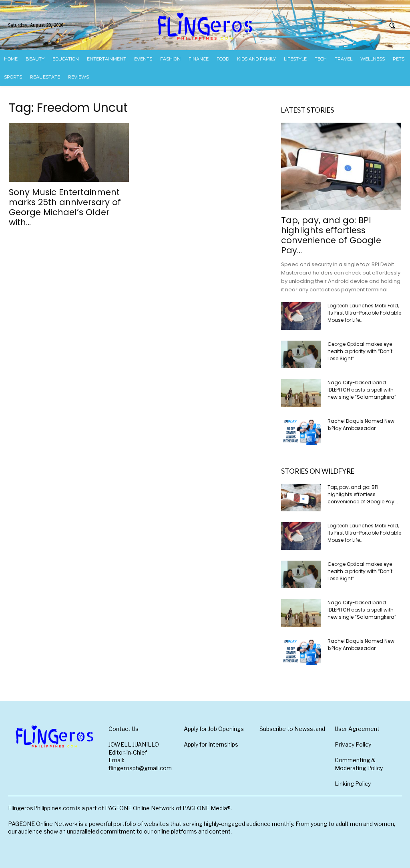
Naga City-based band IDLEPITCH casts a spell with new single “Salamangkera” (362, 389)
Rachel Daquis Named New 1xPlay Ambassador (361, 425)
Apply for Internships (211, 744)
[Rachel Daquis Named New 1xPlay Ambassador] (301, 431)
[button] (392, 25)
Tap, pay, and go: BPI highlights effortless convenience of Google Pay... (331, 235)
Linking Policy (353, 783)
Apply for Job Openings (214, 728)
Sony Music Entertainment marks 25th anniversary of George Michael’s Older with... (65, 207)
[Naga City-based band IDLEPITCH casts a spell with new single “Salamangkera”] (301, 393)
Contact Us (124, 728)
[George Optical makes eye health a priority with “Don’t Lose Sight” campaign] (301, 354)
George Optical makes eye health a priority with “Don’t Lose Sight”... (360, 351)
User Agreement (357, 728)
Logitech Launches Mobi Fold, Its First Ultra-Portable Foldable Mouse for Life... (364, 312)
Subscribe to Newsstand (292, 728)
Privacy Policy (353, 744)
